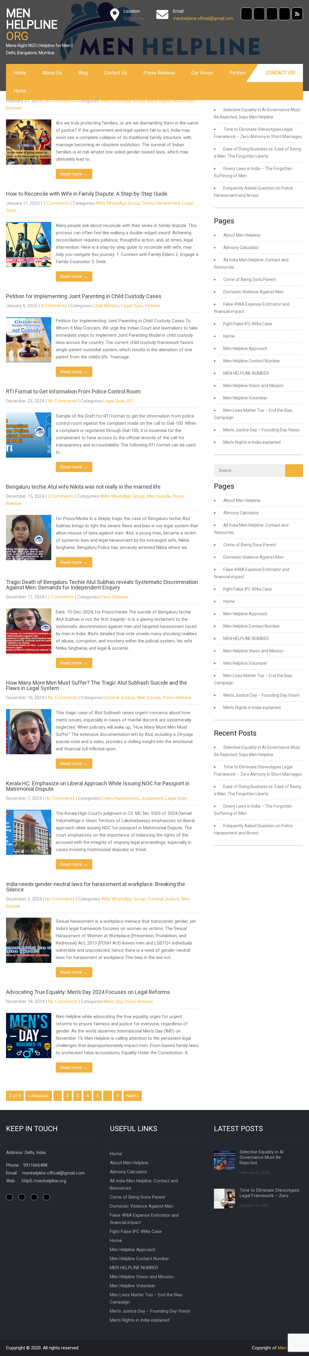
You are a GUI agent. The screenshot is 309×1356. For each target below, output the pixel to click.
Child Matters (106, 305)
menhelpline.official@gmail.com (203, 18)
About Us (52, 73)
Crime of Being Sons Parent (249, 279)
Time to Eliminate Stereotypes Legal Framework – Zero (269, 1192)
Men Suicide (158, 496)
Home (20, 73)
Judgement (152, 798)
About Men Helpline (241, 235)
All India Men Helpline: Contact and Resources (144, 1184)
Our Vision (202, 73)
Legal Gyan (132, 305)
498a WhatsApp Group (122, 100)
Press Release (159, 73)
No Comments (59, 100)
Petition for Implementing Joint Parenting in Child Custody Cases (83, 296)
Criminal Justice (119, 697)
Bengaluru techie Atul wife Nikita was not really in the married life (83, 487)
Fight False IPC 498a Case (247, 323)
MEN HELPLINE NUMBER (246, 373)
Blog (83, 73)
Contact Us (115, 73)
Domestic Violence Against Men (253, 291)
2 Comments (56, 203)
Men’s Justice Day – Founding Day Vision (261, 429)
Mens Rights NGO (164, 100)
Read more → (74, 174)
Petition (237, 73)
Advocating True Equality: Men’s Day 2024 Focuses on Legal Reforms (88, 992)
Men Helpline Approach (245, 348)
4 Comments (54, 305)
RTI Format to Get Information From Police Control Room (73, 391)
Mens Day (113, 1001)
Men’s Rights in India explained (252, 442)
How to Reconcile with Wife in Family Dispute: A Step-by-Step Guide (86, 194)
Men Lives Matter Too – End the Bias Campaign (146, 1298)
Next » (132, 1096)
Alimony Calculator (241, 247)
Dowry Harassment (161, 203)
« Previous (38, 1096)
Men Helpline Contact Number (251, 360)
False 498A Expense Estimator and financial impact (144, 1219)
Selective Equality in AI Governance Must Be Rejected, (262, 1157)
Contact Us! (280, 73)
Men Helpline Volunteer (245, 398)
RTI (130, 401)
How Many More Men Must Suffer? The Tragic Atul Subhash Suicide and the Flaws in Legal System (96, 685)
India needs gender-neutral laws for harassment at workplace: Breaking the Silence (95, 887)
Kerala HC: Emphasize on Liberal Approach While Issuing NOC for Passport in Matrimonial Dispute (98, 786)
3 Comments (61, 496)
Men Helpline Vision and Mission (253, 385)
